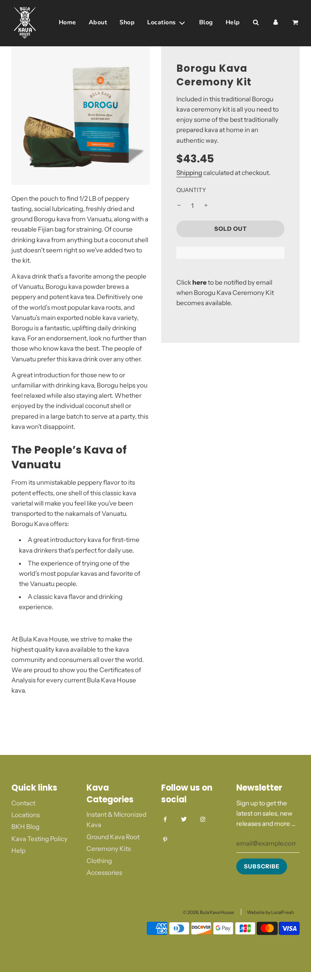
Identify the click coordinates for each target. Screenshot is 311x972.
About (98, 22)
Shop (127, 22)
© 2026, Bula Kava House (208, 912)
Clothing (99, 861)
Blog (206, 22)
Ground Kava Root (113, 837)
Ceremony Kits (108, 848)
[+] (206, 206)
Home (67, 22)
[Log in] (275, 22)
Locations (25, 815)
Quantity (191, 190)
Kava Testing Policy (39, 839)
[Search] (255, 22)
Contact (23, 803)
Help (233, 22)
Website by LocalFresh (270, 912)
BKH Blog (25, 826)
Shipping (189, 172)
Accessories (104, 872)
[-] (179, 206)
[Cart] (295, 22)
